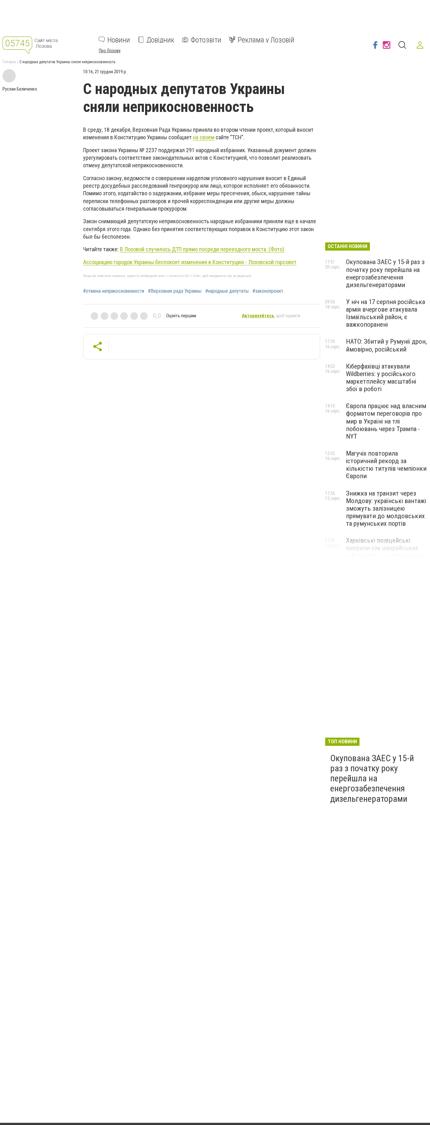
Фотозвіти (206, 39)
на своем (203, 137)
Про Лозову (110, 50)
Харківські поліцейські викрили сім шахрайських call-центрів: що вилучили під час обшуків (386, 552)
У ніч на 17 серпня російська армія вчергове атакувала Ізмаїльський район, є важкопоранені (385, 313)
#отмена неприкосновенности (113, 291)
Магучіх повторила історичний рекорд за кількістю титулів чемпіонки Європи (386, 465)
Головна (9, 62)
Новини (118, 39)
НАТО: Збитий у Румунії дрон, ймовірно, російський (386, 345)
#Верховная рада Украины (174, 291)
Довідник (160, 39)
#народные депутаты (227, 291)
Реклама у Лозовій (266, 39)
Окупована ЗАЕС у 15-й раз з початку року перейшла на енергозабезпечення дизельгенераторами (385, 273)
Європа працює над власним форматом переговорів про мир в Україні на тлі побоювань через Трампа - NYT (386, 421)
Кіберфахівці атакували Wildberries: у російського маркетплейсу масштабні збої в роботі (381, 378)
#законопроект (267, 291)
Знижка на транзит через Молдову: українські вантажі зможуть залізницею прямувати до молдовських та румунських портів (386, 509)
